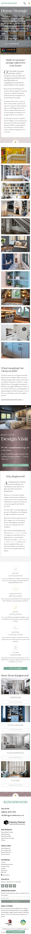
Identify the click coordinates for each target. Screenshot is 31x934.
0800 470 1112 (14, 458)
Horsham (3, 910)
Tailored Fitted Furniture (7, 832)
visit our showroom (17, 533)
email (22, 456)
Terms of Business (5, 854)
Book (11, 39)
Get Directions (6, 875)
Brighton (26, 910)
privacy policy (4, 895)
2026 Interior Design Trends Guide (11, 400)
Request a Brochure (6, 852)
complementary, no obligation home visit (15, 540)
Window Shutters (15, 785)
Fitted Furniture (15, 730)
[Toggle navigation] (29, 3)
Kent (18, 914)
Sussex (20, 908)
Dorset (3, 916)
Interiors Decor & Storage (7, 838)
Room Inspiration (15, 758)
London (14, 914)
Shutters (3, 840)
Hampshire (22, 914)
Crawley (3, 912)
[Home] (9, 3)
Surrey (10, 914)
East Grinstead (10, 910)
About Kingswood (5, 848)
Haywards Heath (17, 912)
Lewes (22, 910)
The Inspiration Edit (6, 850)
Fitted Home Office (6, 836)
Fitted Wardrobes (15, 702)
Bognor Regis (9, 912)
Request (11, 44)
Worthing (26, 912)
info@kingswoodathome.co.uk (12, 815)
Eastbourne (17, 910)
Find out (15, 668)
